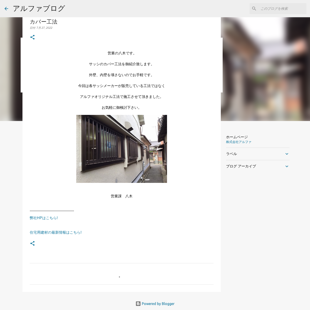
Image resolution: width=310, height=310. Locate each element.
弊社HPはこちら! (44, 218)
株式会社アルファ (238, 142)
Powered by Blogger (158, 304)
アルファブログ (39, 8)
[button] (32, 37)
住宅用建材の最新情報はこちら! (55, 232)
